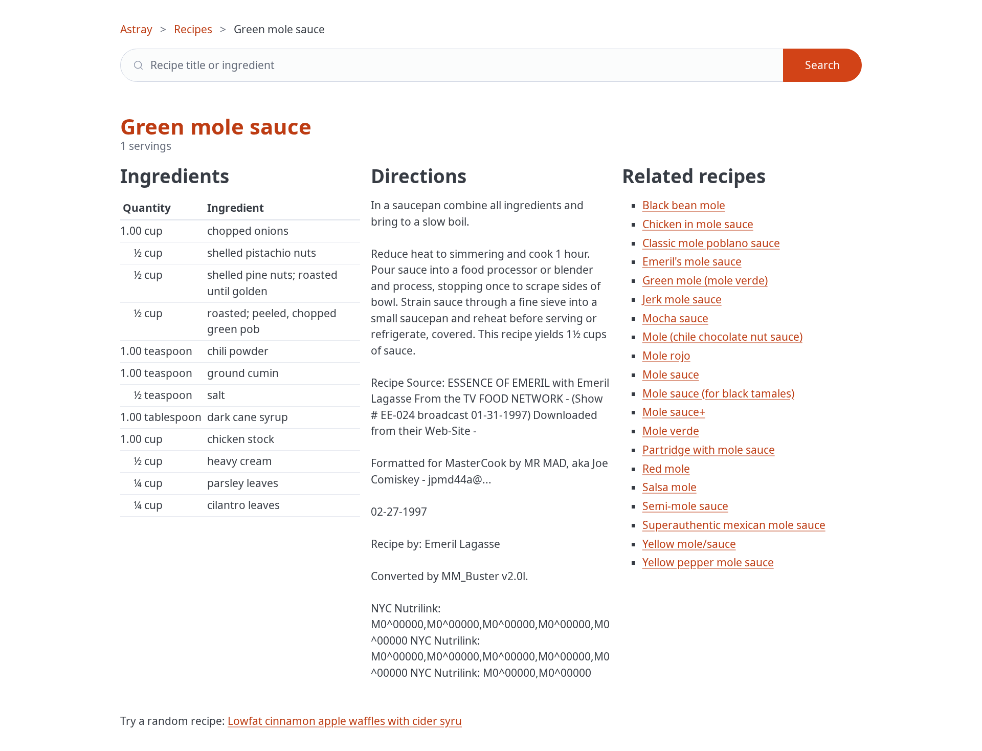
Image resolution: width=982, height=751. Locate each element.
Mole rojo (666, 355)
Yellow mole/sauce (689, 544)
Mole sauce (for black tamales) (718, 393)
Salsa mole (669, 487)
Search (822, 65)
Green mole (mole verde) (705, 280)
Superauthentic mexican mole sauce (733, 525)
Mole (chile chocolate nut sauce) (722, 336)
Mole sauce (670, 374)
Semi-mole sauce (685, 506)
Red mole (666, 468)
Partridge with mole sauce (708, 450)
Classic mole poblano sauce (711, 243)
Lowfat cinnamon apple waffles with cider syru (345, 721)
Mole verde (670, 431)
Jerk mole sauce (682, 299)
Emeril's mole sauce (692, 261)
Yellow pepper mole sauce (708, 562)
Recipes (193, 29)
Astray (136, 29)
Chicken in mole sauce (697, 224)
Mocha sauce (675, 318)
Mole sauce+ (673, 412)
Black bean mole (683, 205)
